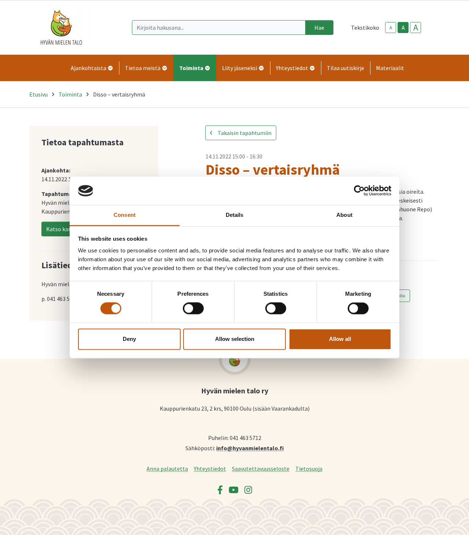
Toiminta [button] (191, 68)
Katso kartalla (64, 229)
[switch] (193, 308)
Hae (319, 27)
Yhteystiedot (210, 468)
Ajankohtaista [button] (89, 68)
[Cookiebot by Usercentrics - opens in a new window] (359, 190)
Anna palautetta (167, 468)
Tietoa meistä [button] (143, 68)
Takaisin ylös (442, 521)
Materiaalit (390, 68)
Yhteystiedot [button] (292, 68)
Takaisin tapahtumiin (244, 133)
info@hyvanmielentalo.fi (250, 447)
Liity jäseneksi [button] (240, 68)
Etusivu (38, 94)
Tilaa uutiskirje (345, 68)
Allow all (340, 339)
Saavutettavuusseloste (260, 468)
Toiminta (70, 94)
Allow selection (234, 339)
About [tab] (344, 215)
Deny (129, 339)
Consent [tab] (125, 215)
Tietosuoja (308, 468)
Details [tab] (235, 215)
